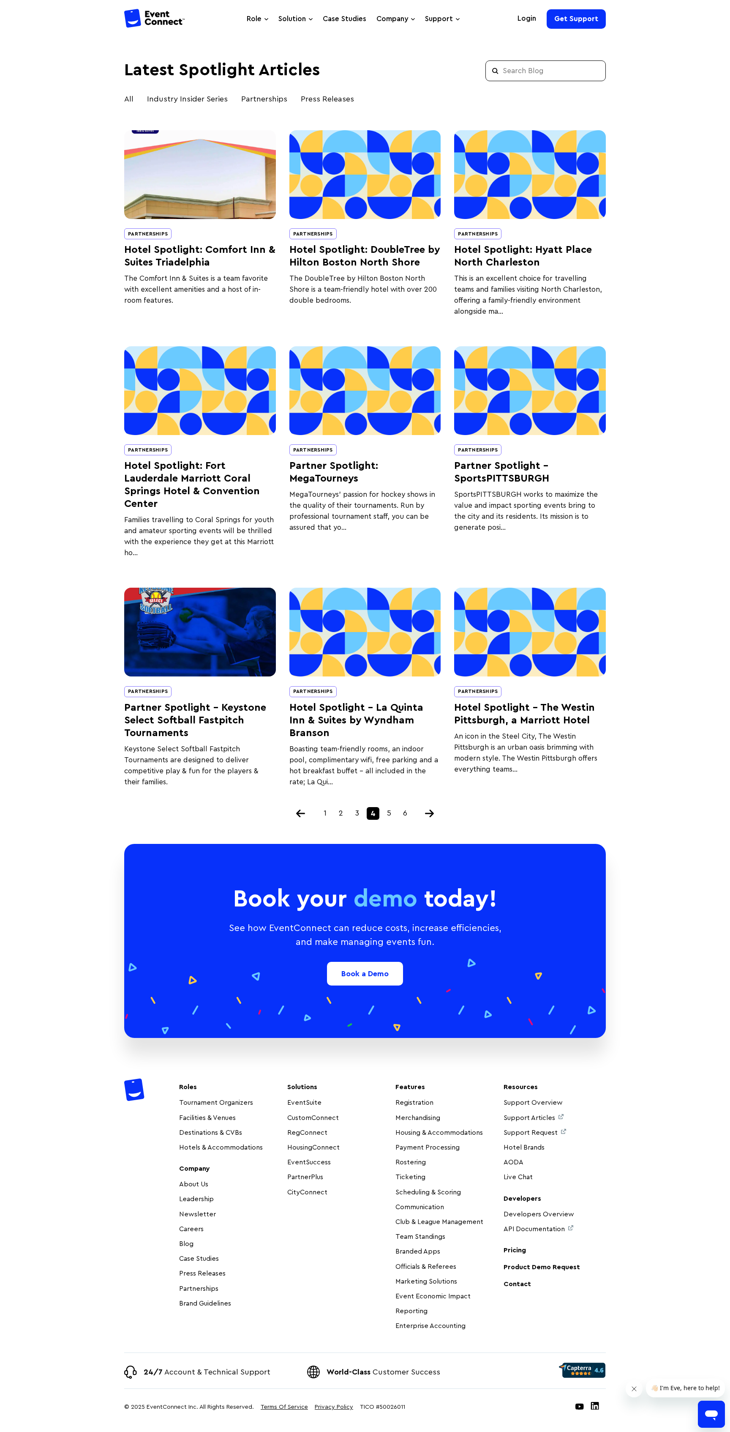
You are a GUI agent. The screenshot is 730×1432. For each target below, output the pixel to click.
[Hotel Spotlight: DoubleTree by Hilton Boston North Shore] (365, 174)
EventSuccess (309, 1162)
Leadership (196, 1199)
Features (410, 1087)
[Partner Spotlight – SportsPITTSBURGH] (530, 390)
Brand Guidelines (205, 1303)
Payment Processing (427, 1147)
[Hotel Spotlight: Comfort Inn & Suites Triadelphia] (200, 174)
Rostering (410, 1162)
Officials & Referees (425, 1266)
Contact (517, 1284)
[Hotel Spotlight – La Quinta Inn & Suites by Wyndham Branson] (365, 632)
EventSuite (304, 1102)
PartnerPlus (305, 1177)
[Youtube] (579, 1407)
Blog (186, 1243)
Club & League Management (439, 1221)
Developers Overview (539, 1214)
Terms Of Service (284, 1407)
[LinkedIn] (595, 1407)
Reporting (411, 1311)
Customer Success (383, 1372)
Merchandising (417, 1117)
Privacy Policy (334, 1407)
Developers (522, 1198)
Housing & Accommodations (439, 1132)
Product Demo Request (542, 1267)
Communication (419, 1207)
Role (254, 18)
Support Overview (533, 1102)
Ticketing (410, 1177)
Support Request (531, 1132)
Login (527, 18)
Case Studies (344, 18)
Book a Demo (365, 973)
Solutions (302, 1087)
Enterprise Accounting (430, 1325)
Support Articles (529, 1117)
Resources (521, 1087)
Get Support (576, 18)
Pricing (515, 1250)
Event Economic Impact (433, 1296)
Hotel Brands (524, 1147)
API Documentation (534, 1229)
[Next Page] (430, 813)
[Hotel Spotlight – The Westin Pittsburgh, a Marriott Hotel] (530, 632)
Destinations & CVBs (210, 1132)
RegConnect (307, 1132)
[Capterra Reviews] (582, 1370)
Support (439, 18)
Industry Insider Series (187, 99)
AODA (513, 1162)
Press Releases (327, 99)
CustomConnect (313, 1117)
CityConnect (308, 1192)
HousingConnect (313, 1147)
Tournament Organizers (216, 1102)
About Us (193, 1184)
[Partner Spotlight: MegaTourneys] (365, 390)
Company (392, 18)
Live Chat (518, 1177)
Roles (188, 1087)
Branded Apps (417, 1251)
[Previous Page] (301, 813)
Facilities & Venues (207, 1117)
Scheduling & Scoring (428, 1192)
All (128, 99)
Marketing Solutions (426, 1281)
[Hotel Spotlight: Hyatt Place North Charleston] (530, 174)
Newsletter (197, 1214)
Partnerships (264, 99)
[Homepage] (155, 19)
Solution (292, 18)
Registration (414, 1102)
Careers (191, 1229)
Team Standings (420, 1236)
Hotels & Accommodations (221, 1147)
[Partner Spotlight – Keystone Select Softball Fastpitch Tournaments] (200, 632)
